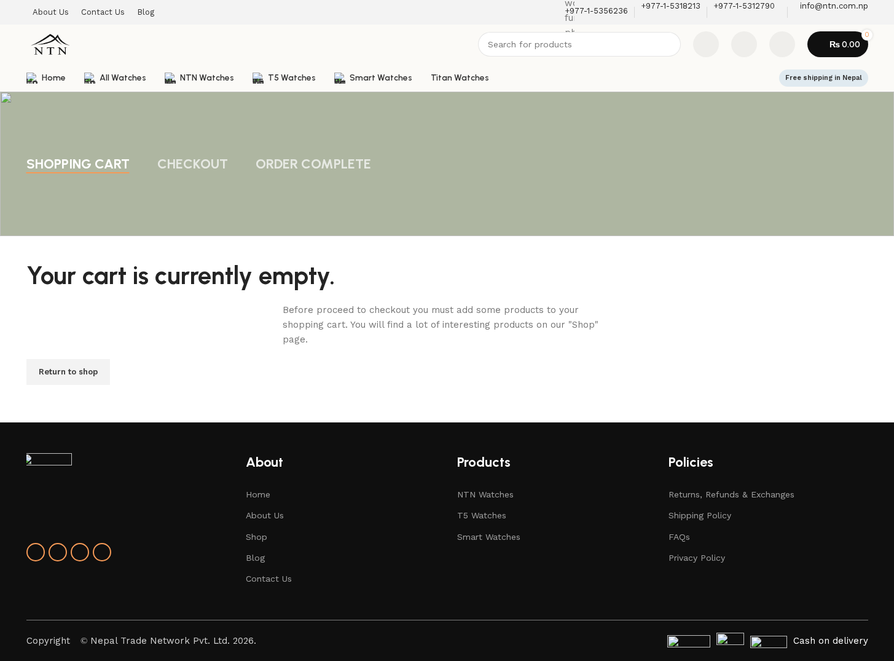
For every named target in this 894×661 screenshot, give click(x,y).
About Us (265, 515)
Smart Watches (488, 537)
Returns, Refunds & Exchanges (731, 494)
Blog (255, 558)
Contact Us (269, 579)
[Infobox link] (447, 46)
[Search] (668, 44)
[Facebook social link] (35, 552)
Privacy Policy (697, 558)
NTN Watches (485, 494)
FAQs (679, 537)
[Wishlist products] (744, 44)
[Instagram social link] (58, 552)
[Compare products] (706, 44)
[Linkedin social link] (80, 552)
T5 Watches (481, 515)
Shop (256, 537)
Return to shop (68, 371)
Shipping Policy (700, 515)
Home (258, 494)
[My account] (782, 44)
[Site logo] (50, 43)
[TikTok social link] (102, 552)
